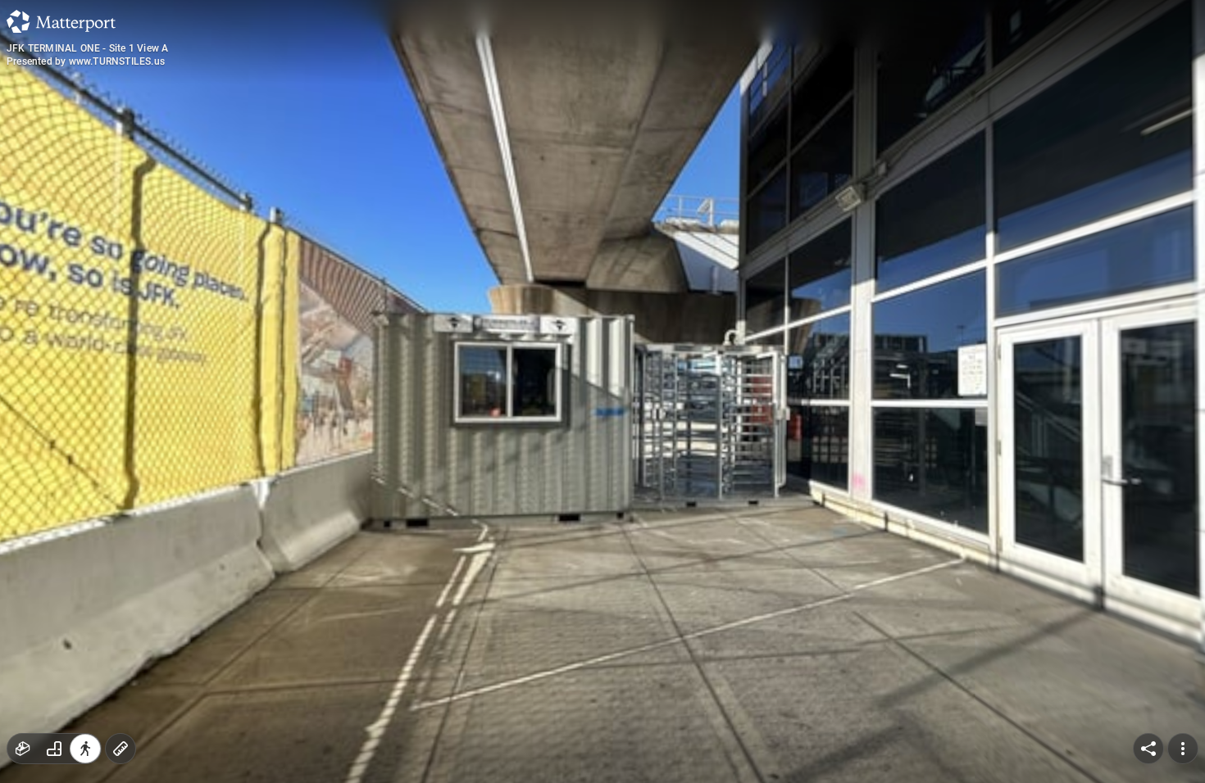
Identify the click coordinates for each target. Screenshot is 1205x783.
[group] (54, 748)
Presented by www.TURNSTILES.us (86, 61)
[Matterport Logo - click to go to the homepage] (61, 21)
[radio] (23, 748)
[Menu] (1182, 748)
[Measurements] (120, 748)
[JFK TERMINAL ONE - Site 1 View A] (602, 391)
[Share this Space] (1148, 748)
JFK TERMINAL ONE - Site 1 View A (87, 48)
